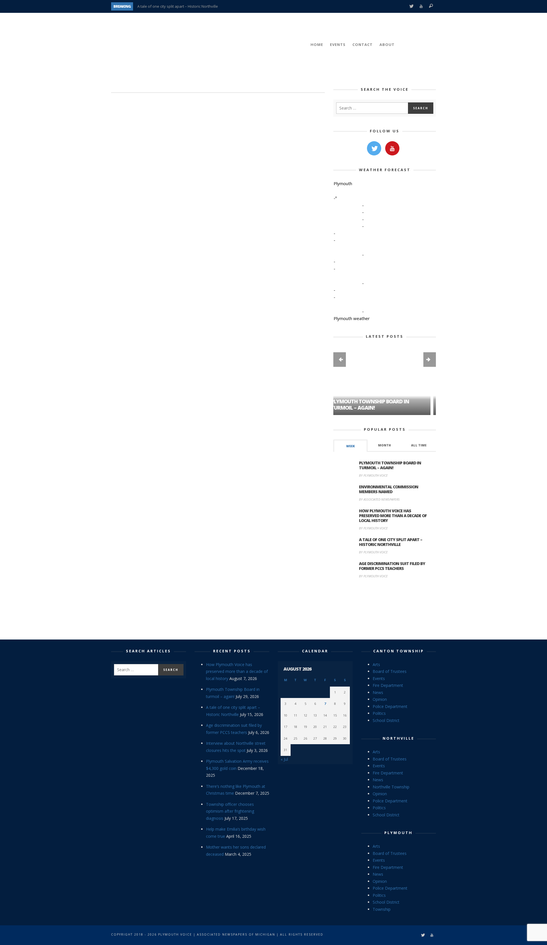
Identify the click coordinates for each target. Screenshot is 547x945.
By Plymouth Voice (373, 475)
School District (386, 720)
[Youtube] (421, 6)
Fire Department (388, 685)
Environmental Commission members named (388, 489)
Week (350, 446)
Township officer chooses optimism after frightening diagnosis (230, 811)
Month (384, 445)
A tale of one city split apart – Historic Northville (177, 6)
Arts (376, 664)
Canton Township (398, 650)
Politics (379, 713)
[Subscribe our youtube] (392, 148)
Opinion (380, 699)
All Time (418, 445)
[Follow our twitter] (374, 148)
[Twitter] (411, 6)
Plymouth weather (352, 318)
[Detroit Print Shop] (385, 609)
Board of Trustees (390, 671)
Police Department (390, 706)
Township (382, 909)
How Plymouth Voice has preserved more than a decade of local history (393, 515)
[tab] (350, 446)
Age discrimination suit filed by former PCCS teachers (392, 566)
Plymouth (398, 832)
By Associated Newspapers (379, 499)
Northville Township (391, 787)
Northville (398, 738)
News (378, 692)
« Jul (284, 759)
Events (379, 678)
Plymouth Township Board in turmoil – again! (390, 465)
